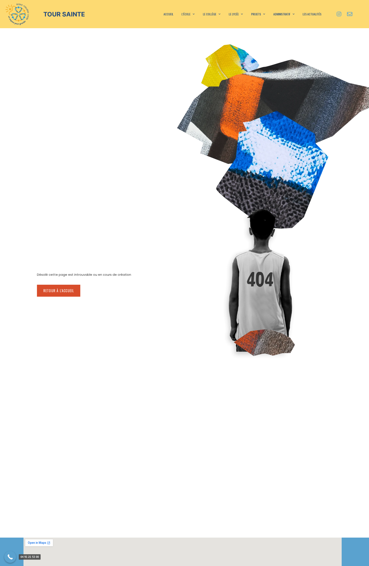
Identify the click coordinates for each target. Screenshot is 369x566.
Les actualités (312, 14)
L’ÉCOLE (186, 14)
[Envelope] (349, 14)
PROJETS (256, 14)
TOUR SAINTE (64, 14)
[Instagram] (339, 14)
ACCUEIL (168, 14)
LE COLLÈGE (209, 14)
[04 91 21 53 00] (10, 557)
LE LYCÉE (234, 14)
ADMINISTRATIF (281, 14)
